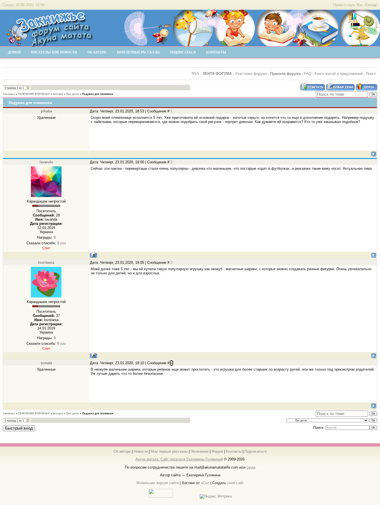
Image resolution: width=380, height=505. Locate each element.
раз (61, 243)
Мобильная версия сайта (157, 483)
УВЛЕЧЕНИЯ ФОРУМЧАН (34, 94)
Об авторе (122, 451)
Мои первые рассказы (169, 451)
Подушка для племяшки (97, 94)
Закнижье (9, 94)
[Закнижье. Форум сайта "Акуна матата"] (50, 44)
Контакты (233, 451)
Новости (141, 451)
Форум (217, 451)
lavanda (46, 162)
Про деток (72, 94)
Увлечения (200, 451)
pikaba (46, 111)
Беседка (58, 94)
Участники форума (251, 74)
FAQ (307, 74)
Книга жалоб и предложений (338, 74)
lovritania (46, 262)
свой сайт (235, 483)
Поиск (371, 74)
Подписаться (256, 451)
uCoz (205, 483)
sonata (46, 363)
